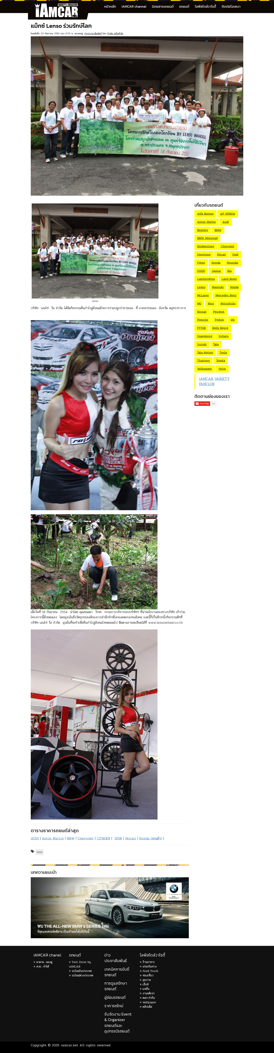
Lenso (39, 851)
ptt (233, 319)
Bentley (202, 230)
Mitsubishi (228, 303)
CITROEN (103, 838)
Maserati (218, 287)
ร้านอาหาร (149, 962)
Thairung (203, 360)
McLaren (203, 295)
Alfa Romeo (205, 213)
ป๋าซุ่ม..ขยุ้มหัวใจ (115, 33)
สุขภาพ (147, 980)
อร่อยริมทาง (150, 966)
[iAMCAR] (59, 5)
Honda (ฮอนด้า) (150, 838)
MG (199, 303)
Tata (216, 344)
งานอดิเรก (149, 993)
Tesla (223, 352)
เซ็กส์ (146, 984)
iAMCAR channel (134, 6)
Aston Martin (53, 838)
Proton (219, 319)
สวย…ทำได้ (42, 966)
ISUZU (201, 271)
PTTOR (201, 328)
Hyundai (232, 262)
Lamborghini (206, 279)
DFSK (118, 838)
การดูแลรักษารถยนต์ (115, 986)
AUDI (35, 838)
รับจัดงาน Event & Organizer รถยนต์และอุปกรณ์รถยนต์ (118, 1022)
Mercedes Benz (226, 295)
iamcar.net (69, 1045)
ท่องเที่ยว (148, 975)
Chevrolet (86, 838)
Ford (235, 254)
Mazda (234, 287)
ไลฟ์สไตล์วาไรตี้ (205, 6)
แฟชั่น (146, 988)
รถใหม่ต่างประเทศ (82, 975)
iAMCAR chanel (47, 955)
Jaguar (216, 271)
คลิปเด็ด (147, 1006)
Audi (225, 222)
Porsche (202, 319)
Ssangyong (204, 336)
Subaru (224, 336)
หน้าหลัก (110, 6)
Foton (201, 262)
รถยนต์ (184, 6)
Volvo (222, 368)
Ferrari (130, 838)
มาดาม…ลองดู (44, 962)
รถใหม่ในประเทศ (82, 971)
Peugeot (218, 311)
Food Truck (150, 971)
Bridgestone (205, 246)
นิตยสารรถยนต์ (163, 6)
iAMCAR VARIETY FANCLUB (214, 381)
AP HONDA (227, 213)
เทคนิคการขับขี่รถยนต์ (116, 972)
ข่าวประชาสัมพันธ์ (93, 33)
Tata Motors (205, 352)
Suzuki (202, 344)
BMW (71, 838)
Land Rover (229, 279)
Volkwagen (204, 368)
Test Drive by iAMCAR (80, 964)
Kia (229, 271)
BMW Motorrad (207, 238)
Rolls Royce (220, 328)
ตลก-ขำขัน (149, 997)
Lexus (201, 287)
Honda (216, 262)
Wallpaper (149, 1002)
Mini (211, 303)
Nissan (202, 311)
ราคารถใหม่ (113, 1006)
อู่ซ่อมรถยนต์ (115, 997)
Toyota (220, 360)
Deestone (204, 254)
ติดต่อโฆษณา (231, 6)
